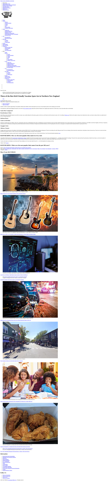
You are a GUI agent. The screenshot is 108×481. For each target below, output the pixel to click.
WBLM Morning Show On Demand (9, 4)
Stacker (7, 142)
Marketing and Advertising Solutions (9, 457)
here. (59, 133)
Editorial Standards (6, 460)
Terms (4, 463)
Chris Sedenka (7, 27)
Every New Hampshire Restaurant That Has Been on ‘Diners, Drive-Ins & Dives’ (15, 451)
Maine (38, 148)
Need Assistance (6, 459)
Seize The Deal (5, 45)
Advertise (6, 49)
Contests (6, 40)
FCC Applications (6, 461)
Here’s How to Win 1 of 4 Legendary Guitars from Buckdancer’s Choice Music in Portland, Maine (18, 234)
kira (30, 148)
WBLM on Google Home (9, 33)
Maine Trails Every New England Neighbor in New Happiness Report (12, 193)
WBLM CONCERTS (7, 7)
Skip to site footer (11, 0)
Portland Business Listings (7, 470)
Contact (4, 469)
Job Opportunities (8, 50)
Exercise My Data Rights (7, 467)
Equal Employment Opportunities (9, 456)
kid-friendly (27, 148)
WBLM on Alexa (6, 9)
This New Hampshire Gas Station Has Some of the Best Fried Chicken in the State (15, 446)
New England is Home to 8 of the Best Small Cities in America (11, 360)
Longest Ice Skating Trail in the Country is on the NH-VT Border (12, 279)
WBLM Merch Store (6, 3)
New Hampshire (48, 148)
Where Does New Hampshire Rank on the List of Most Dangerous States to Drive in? (15, 320)
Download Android (8, 38)
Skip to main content (4, 0)
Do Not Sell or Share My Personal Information (11, 468)
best (6, 148)
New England (42, 148)
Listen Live (7, 30)
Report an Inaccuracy (6, 462)
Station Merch (5, 44)
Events (4, 43)
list (31, 148)
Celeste (6, 25)
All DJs (6, 22)
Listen (4, 29)
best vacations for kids (27, 108)
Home (4, 20)
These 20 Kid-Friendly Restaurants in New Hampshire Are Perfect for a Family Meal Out (16, 401)
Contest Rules (7, 42)
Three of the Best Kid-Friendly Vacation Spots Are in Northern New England (17, 147)
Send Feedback (7, 48)
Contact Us (5, 46)
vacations (53, 148)
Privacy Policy (5, 465)
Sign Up (6, 41)
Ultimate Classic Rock (9, 28)
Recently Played (8, 35)
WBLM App (5, 8)
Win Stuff (4, 39)
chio (17, 148)
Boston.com (67, 115)
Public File (5, 458)
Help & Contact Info (8, 47)
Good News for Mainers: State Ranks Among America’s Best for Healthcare (14, 274)
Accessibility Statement (7, 466)
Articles (6, 149)
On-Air (4, 21)
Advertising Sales (6, 6)
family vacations (21, 148)
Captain (6, 24)
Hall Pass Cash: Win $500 (7, 5)
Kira (1, 100)
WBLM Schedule (8, 23)
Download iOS (7, 37)
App (3, 36)
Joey (6, 26)
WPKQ (57, 148)
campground (14, 148)
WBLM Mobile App (8, 31)
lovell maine (35, 148)
